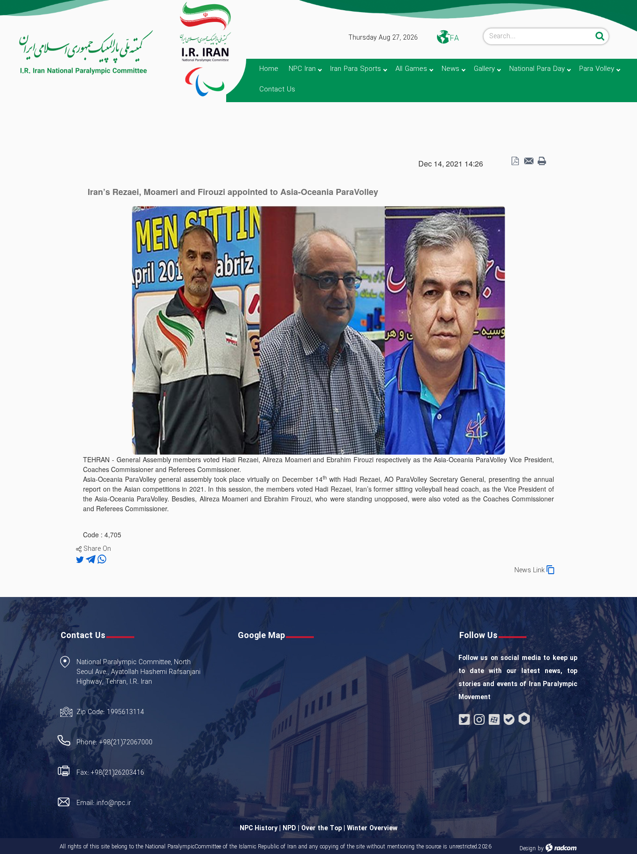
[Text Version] (542, 161)
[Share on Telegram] (91, 560)
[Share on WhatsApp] (101, 560)
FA (454, 38)
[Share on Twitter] (81, 560)
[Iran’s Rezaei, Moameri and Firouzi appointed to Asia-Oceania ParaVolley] (318, 329)
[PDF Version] (515, 161)
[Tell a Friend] (528, 161)
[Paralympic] (78, 52)
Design (527, 848)
